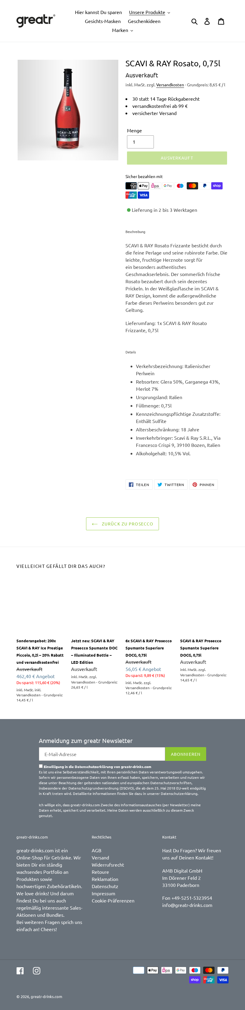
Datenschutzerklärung (179, 793)
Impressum (103, 893)
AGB (96, 850)
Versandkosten (170, 84)
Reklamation (105, 879)
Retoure (100, 872)
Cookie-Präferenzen (113, 900)
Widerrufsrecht (108, 865)
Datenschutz (105, 886)
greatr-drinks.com (46, 996)
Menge (134, 130)
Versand (100, 857)
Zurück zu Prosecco (127, 523)
